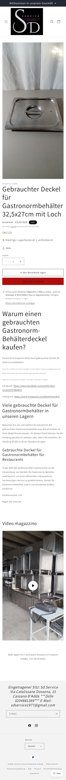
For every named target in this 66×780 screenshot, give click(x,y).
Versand (13, 227)
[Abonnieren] (56, 713)
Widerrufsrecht (52, 764)
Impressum (34, 773)
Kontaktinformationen (53, 769)
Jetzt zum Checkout (33, 281)
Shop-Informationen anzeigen (20, 303)
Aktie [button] (8, 248)
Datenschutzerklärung (16, 769)
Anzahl (5, 255)
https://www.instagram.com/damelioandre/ (37, 396)
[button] (6, 21)
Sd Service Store (20, 764)
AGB (29, 769)
